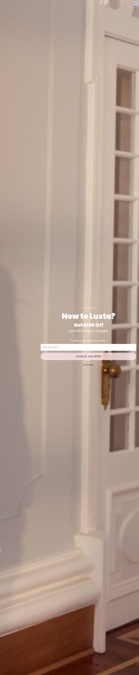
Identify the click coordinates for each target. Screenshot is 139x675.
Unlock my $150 (88, 356)
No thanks (88, 364)
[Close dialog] (136, 3)
